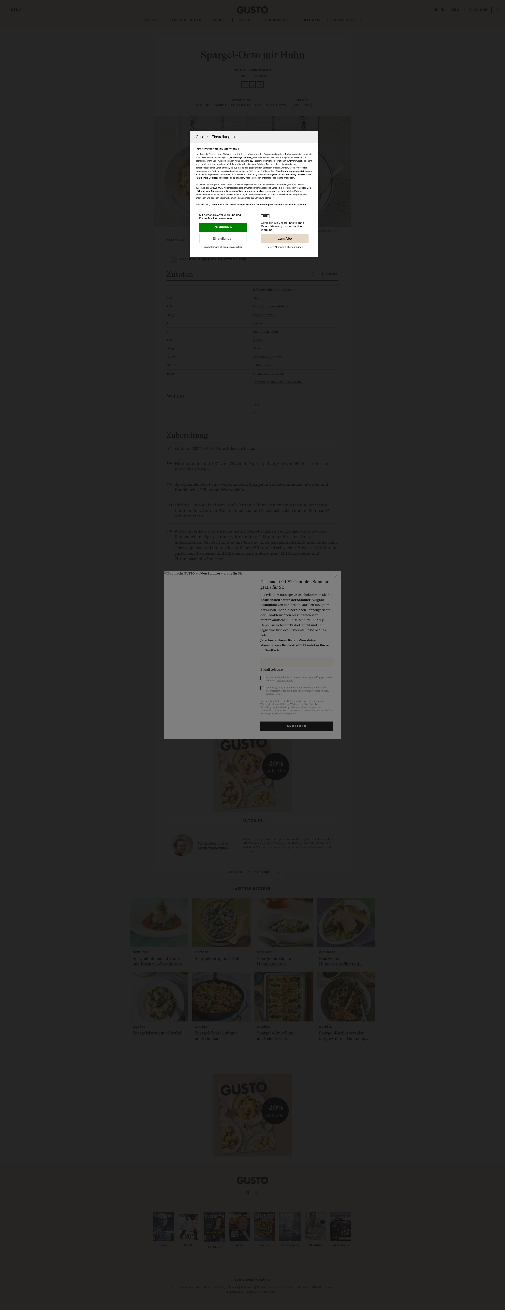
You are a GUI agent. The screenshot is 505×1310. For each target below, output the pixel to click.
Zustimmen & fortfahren (223, 227)
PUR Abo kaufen (285, 238)
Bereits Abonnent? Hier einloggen (285, 247)
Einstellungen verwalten (223, 238)
